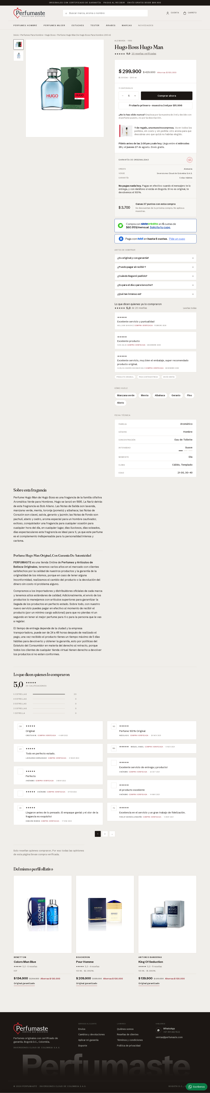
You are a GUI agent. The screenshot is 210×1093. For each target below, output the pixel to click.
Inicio (16, 35)
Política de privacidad (128, 1045)
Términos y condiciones (130, 1040)
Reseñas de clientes (127, 1034)
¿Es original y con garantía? (133, 257)
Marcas (127, 25)
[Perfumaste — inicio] (29, 13)
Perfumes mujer (54, 25)
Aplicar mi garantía (88, 1040)
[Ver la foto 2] (18, 56)
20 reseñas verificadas (144, 53)
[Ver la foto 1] (18, 44)
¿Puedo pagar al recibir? (131, 267)
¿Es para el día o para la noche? (135, 285)
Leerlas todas (190, 308)
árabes (111, 25)
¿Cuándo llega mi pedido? (132, 276)
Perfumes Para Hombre (32, 35)
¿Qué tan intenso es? (129, 294)
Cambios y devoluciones (91, 1034)
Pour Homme (85, 961)
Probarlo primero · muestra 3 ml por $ (155, 105)
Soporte (82, 1045)
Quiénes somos (125, 1029)
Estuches (78, 25)
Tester (95, 25)
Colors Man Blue (25, 961)
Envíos (81, 1029)
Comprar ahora (167, 95)
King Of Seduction (150, 961)
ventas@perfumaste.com (169, 1037)
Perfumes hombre (25, 25)
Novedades (146, 25)
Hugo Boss (50, 35)
